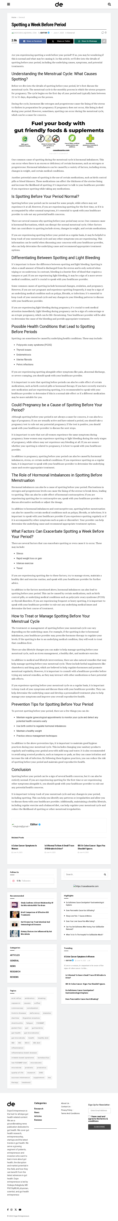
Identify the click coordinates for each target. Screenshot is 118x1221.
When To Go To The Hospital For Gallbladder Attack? (84, 935)
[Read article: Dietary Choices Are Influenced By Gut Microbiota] (14, 933)
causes (27, 1003)
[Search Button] (109, 4)
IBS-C (27, 1043)
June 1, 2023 (59, 33)
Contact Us (65, 1107)
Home (14, 17)
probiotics (41, 1068)
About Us (65, 1103)
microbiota (16, 1068)
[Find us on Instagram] (12, 1209)
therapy (15, 1082)
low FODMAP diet (19, 1063)
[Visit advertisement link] (59, 135)
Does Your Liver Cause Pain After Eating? (80, 921)
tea (49, 1078)
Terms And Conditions (70, 1113)
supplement (39, 1078)
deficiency (34, 1013)
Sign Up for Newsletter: (99, 1105)
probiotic (29, 1068)
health (31, 1038)
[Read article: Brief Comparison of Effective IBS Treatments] (14, 914)
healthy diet (43, 1038)
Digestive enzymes (31, 1018)
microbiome (36, 1063)
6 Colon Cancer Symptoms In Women (79, 956)
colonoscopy (17, 1008)
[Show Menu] (8, 4)
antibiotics (29, 998)
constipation (32, 1008)
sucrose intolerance (21, 1078)
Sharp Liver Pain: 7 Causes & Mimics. (79, 916)
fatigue (29, 1023)
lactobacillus (43, 1058)
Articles (15, 955)
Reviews (14, 977)
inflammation (17, 1048)
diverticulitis (17, 1023)
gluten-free (17, 1028)
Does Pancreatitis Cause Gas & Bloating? (80, 910)
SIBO (41, 1073)
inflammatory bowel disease (24, 1053)
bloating (41, 998)
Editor (43, 33)
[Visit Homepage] (59, 4)
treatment (26, 1082)
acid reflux (16, 998)
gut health (16, 1033)
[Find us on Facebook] (7, 1209)
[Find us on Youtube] (20, 1209)
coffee (37, 1003)
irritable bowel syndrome (23, 1058)
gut (26, 1028)
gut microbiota (18, 1038)
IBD (13, 1043)
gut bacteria (37, 1028)
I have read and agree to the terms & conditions (98, 1118)
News (13, 966)
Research (15, 971)
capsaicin (16, 1003)
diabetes (47, 1013)
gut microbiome (31, 1033)
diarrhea (15, 1018)
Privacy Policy (66, 1110)
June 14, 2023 (17, 852)
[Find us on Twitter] (16, 1209)
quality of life (17, 1073)
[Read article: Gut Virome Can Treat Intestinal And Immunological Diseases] (14, 924)
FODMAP (40, 1023)
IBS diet (36, 1043)
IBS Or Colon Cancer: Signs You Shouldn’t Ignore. (85, 984)
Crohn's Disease (19, 1013)
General (22, 17)
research (31, 1073)
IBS (19, 1043)
